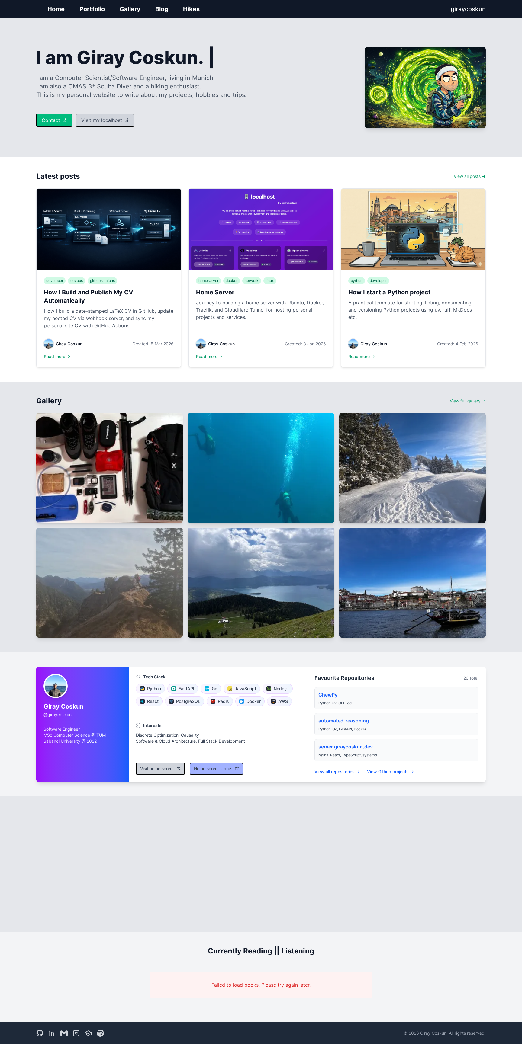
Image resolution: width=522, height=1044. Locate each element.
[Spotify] (100, 1033)
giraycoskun (468, 9)
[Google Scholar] (88, 1033)
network (252, 280)
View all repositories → (337, 771)
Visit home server (157, 768)
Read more (54, 356)
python (356, 280)
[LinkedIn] (52, 1033)
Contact (51, 120)
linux (270, 280)
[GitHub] (40, 1033)
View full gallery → (468, 400)
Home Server (215, 292)
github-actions (102, 280)
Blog (161, 9)
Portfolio (92, 9)
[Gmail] (64, 1033)
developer (54, 280)
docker (231, 280)
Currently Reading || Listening (261, 950)
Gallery (130, 9)
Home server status (213, 768)
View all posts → (470, 176)
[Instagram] (76, 1033)
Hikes (191, 9)
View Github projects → (390, 771)
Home (56, 9)
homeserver (208, 280)
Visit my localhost (101, 120)
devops (76, 280)
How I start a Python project (389, 292)
